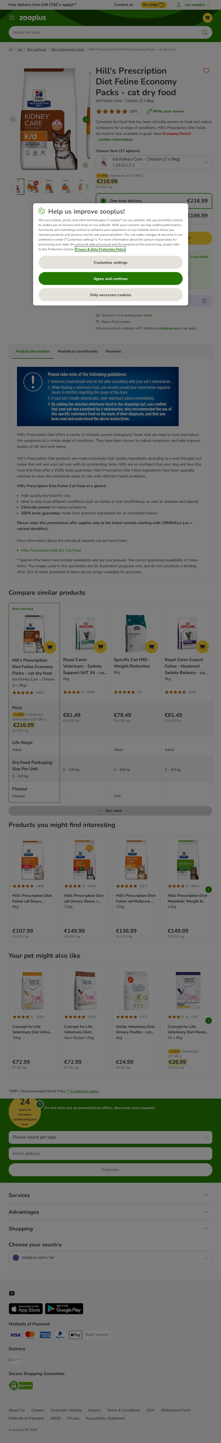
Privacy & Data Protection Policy (100, 249)
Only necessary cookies (110, 294)
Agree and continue (111, 278)
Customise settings (110, 262)
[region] (110, 254)
